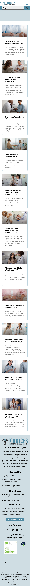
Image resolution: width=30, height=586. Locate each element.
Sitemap (26, 569)
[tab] (15, 563)
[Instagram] (22, 530)
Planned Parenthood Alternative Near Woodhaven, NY (13, 230)
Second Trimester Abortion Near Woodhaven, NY (12, 79)
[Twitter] (13, 530)
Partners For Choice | (18, 569)
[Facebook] (8, 530)
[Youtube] (17, 530)
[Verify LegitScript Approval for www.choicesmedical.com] (23, 545)
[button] (27, 8)
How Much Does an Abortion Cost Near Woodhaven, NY (13, 192)
